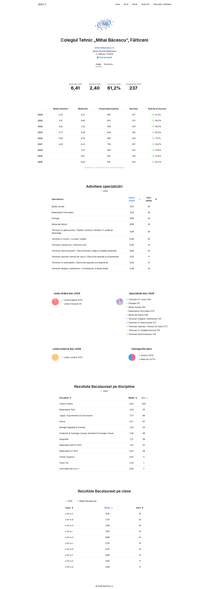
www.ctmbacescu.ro (104, 48)
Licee (117, 4)
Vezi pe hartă (105, 57)
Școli (126, 4)
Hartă (134, 4)
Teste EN (145, 4)
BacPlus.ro (108, 586)
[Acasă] (42, 4)
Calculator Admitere (162, 4)
